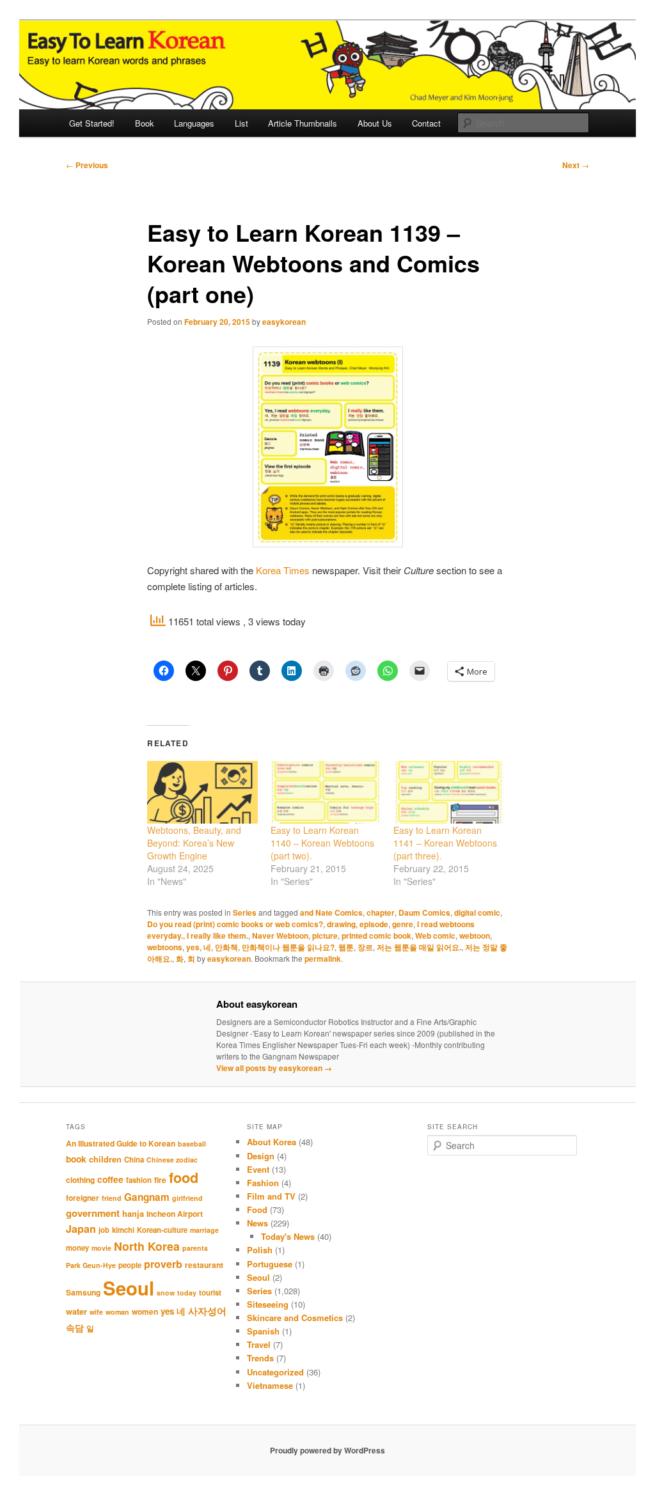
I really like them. (217, 935)
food (183, 1177)
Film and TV (271, 1196)
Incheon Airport (174, 1213)
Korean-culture (162, 1230)
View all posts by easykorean (274, 1068)
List (241, 123)
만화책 (226, 947)
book (76, 1158)
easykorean (284, 321)
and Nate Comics (331, 912)
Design (260, 1156)
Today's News (288, 1236)
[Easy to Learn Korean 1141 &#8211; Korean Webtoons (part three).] (448, 792)
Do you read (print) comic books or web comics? (235, 924)
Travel (259, 1344)
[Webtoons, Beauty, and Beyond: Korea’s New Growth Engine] (202, 792)
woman (117, 1312)
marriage (204, 1230)
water (76, 1311)
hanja (133, 1213)
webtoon (474, 935)
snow (166, 1292)
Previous (87, 165)
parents (195, 1248)
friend (112, 1198)
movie (101, 1248)
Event (258, 1169)
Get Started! (91, 123)
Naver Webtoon (280, 935)
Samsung (83, 1292)
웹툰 (346, 947)
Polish (259, 1250)
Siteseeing (267, 1304)
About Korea (271, 1142)
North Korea (147, 1246)
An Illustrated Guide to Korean (120, 1143)
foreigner (82, 1197)
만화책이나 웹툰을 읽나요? (288, 947)
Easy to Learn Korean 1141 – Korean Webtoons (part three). (445, 843)
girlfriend (187, 1198)
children (105, 1159)
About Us (375, 123)
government (93, 1213)
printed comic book (376, 935)
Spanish (263, 1331)
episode (373, 924)
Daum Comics (424, 912)
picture (325, 935)
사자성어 (207, 1311)
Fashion (263, 1183)
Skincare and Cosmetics (295, 1317)
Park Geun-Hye (91, 1265)
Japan (81, 1228)
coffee (110, 1179)
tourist (210, 1292)
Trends (260, 1358)
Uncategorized (275, 1372)
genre (402, 924)
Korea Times (283, 570)
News (257, 1223)
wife (96, 1312)
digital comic (477, 912)
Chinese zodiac (172, 1159)
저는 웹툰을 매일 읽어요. (419, 947)
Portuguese (269, 1264)
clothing (80, 1180)
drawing (341, 924)
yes (193, 947)
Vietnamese (270, 1385)
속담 (75, 1327)
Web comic (435, 935)
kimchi (123, 1230)
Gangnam (147, 1197)
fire (160, 1180)
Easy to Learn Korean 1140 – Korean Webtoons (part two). (322, 843)
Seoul (128, 1287)
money (77, 1247)
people (129, 1265)
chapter (381, 912)
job (104, 1230)
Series (244, 912)
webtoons (164, 947)
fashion (139, 1180)
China (134, 1159)
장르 (365, 947)
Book (144, 123)
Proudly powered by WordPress (327, 1450)
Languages (194, 123)
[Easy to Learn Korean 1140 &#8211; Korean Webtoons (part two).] (326, 792)
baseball (192, 1143)
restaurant (204, 1265)
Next (575, 165)
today (186, 1292)
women (145, 1311)
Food (257, 1209)
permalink (322, 958)
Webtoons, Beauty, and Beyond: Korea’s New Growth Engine (194, 843)
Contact (426, 123)
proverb (163, 1263)
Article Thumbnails (302, 123)
